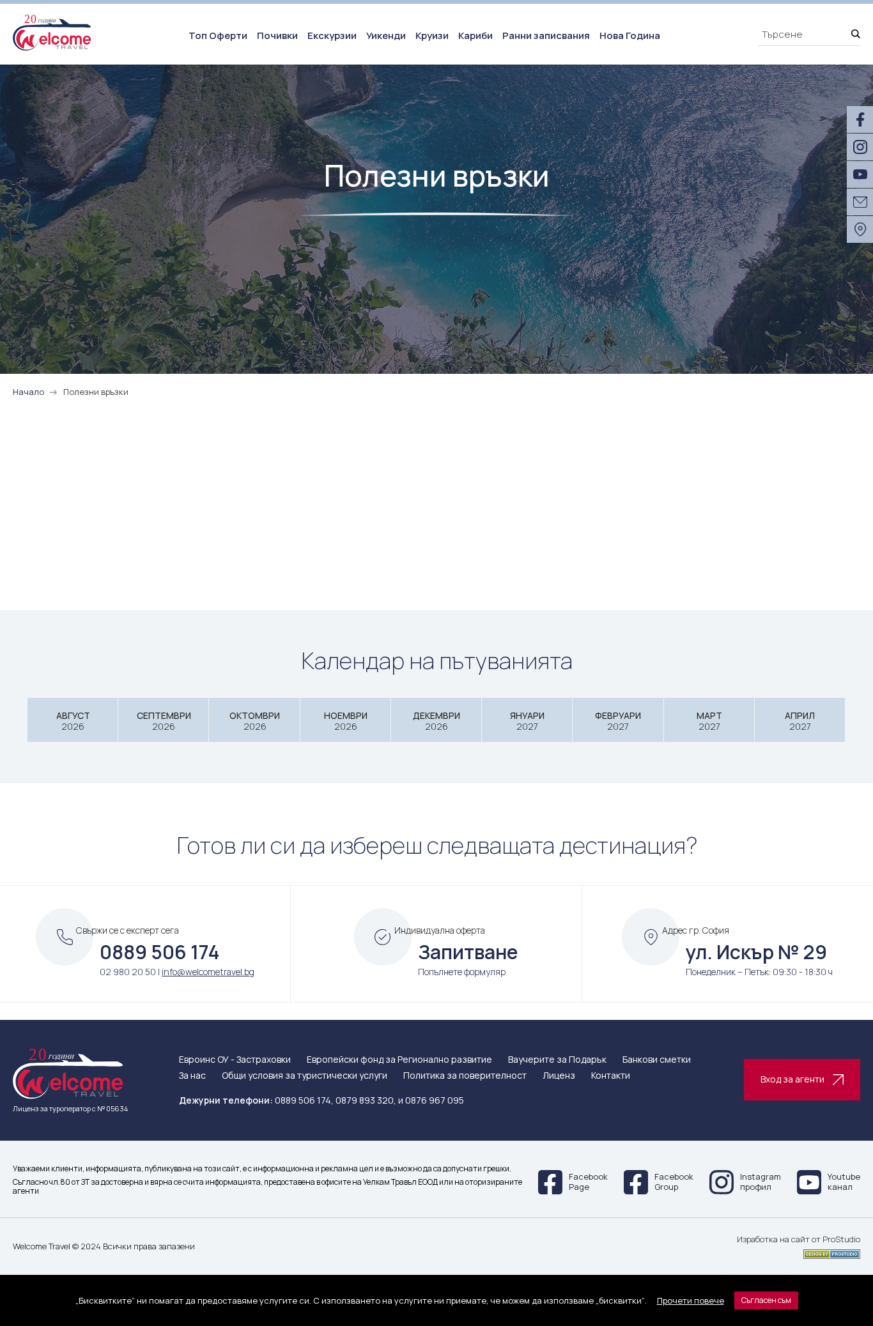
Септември (164, 721)
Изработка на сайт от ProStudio (798, 1240)
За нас (192, 1075)
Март (709, 721)
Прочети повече (690, 1300)
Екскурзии (332, 35)
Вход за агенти (792, 1079)
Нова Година (629, 35)
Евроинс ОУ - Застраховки (235, 1059)
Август (73, 721)
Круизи (432, 35)
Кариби (475, 35)
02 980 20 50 (128, 972)
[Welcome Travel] (52, 32)
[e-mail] (860, 202)
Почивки (277, 35)
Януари (527, 721)
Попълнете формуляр (462, 972)
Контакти (610, 1075)
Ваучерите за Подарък (557, 1059)
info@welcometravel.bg (208, 972)
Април (800, 721)
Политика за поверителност (465, 1075)
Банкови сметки (656, 1059)
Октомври (254, 721)
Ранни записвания (546, 35)
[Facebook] (860, 119)
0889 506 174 (160, 952)
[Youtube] (860, 174)
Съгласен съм (766, 1300)
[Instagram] (860, 147)
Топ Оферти (218, 35)
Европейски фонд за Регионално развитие (399, 1059)
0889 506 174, (304, 1100)
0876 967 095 (434, 1100)
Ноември (345, 721)
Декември (436, 721)
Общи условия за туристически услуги (304, 1075)
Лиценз (559, 1075)
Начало (28, 391)
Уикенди (386, 35)
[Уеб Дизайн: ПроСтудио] (798, 1252)
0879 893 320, (366, 1100)
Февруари (618, 721)
